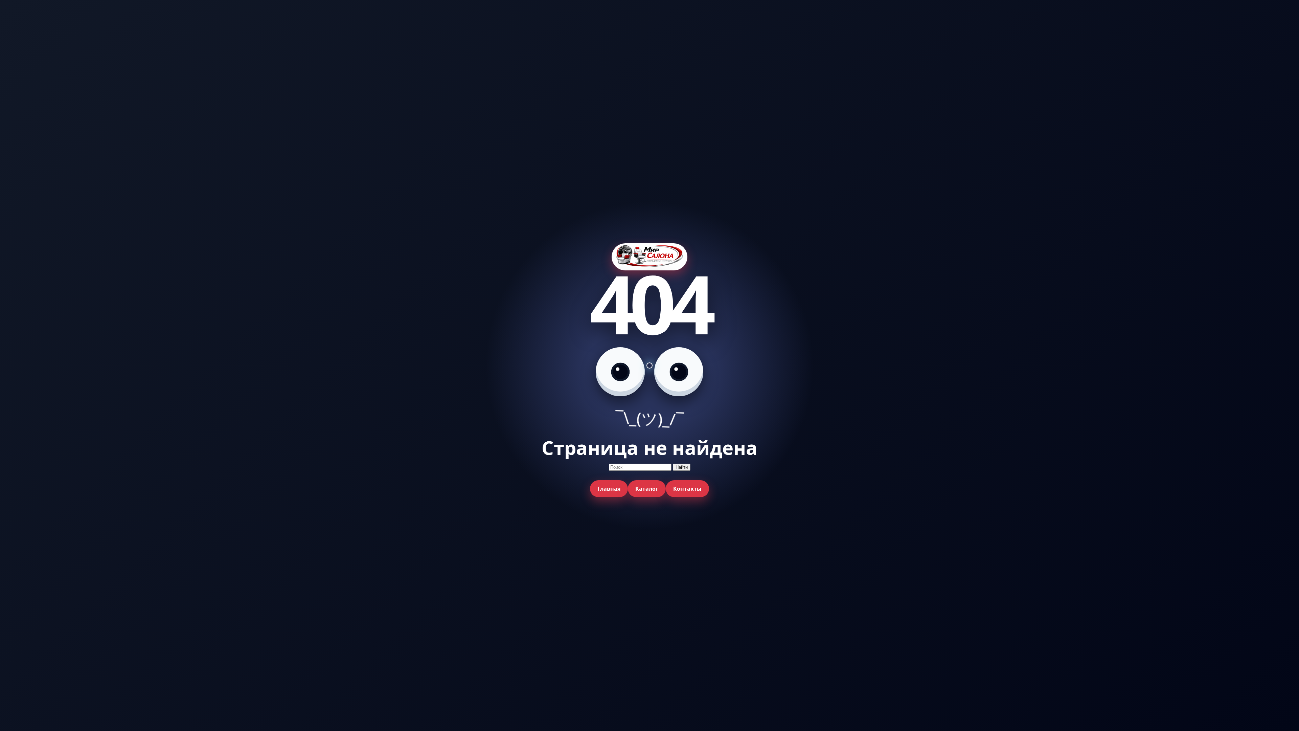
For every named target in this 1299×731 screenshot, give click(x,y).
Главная (608, 488)
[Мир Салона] (649, 257)
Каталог (646, 488)
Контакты (687, 488)
